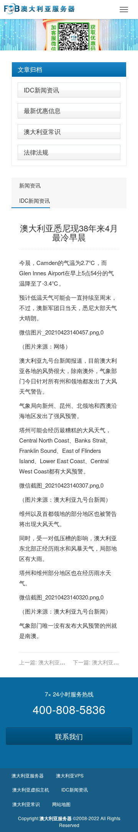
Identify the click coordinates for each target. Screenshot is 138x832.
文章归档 (30, 69)
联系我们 (69, 736)
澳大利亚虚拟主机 (30, 789)
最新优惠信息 (42, 110)
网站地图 (61, 804)
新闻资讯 (30, 185)
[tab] (69, 69)
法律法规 (36, 152)
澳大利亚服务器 (28, 775)
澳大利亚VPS (70, 775)
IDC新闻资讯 (41, 90)
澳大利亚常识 (42, 131)
